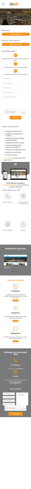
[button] (12, 271)
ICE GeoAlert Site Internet (24, 267)
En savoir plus (8, 158)
